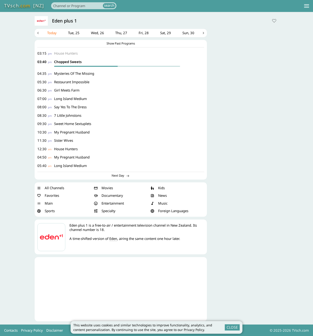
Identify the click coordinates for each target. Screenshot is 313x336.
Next (203, 33)
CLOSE (232, 327)
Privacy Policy (194, 330)
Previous (38, 33)
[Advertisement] (121, 289)
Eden (113, 238)
